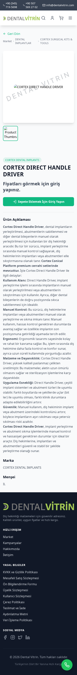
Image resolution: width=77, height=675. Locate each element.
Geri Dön (13, 34)
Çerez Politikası (13, 602)
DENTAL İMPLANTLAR (23, 41)
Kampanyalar (12, 543)
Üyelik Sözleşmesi (15, 590)
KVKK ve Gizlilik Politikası (20, 572)
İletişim (8, 555)
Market (7, 41)
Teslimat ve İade (14, 608)
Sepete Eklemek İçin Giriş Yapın (41, 202)
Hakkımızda (11, 549)
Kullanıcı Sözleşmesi (17, 596)
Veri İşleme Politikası (17, 620)
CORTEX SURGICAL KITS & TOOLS (56, 41)
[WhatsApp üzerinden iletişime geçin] (67, 665)
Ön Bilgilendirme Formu (20, 584)
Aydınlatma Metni (15, 614)
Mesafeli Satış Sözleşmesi (21, 578)
